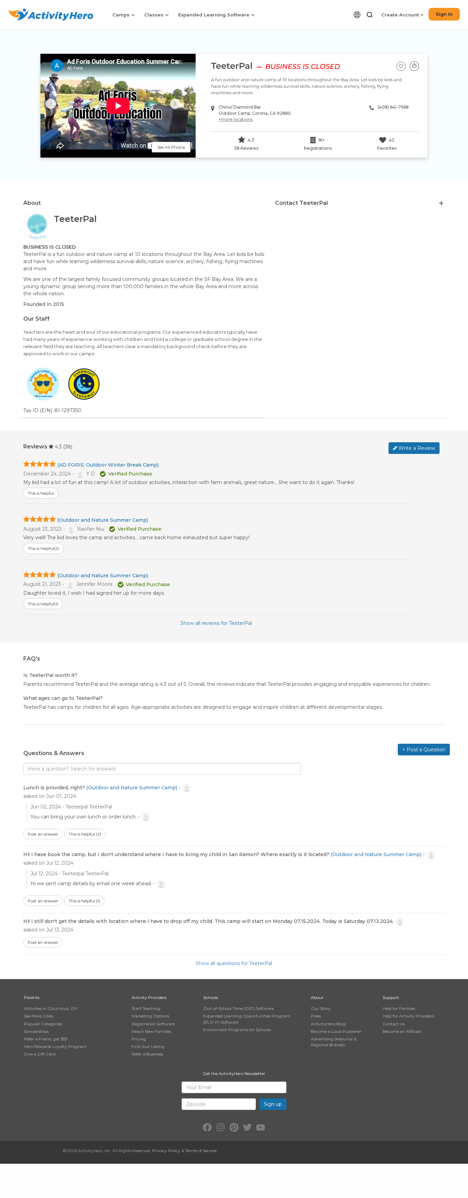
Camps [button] (121, 14)
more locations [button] (236, 119)
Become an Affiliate (402, 1031)
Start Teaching (146, 1008)
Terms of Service (201, 1150)
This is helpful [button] (41, 493)
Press (316, 1015)
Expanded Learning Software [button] (214, 14)
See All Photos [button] (171, 147)
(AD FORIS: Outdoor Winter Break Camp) (108, 465)
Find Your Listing (148, 1046)
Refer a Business (147, 1054)
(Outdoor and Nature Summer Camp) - (134, 787)
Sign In (444, 14)
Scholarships (36, 1031)
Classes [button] (154, 14)
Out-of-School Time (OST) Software (238, 1008)
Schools (210, 997)
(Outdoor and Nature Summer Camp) (102, 520)
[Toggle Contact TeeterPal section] (441, 203)
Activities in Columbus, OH (50, 1008)
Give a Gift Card (40, 1054)
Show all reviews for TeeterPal (216, 623)
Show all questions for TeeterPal (234, 963)
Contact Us (394, 1023)
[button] (369, 14)
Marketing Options (150, 1015)
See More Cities (38, 1015)
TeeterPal (232, 66)
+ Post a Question (423, 749)
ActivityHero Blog (328, 1023)
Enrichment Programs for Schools (237, 1029)
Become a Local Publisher (336, 1031)
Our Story (321, 1008)
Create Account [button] (400, 14)
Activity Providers (149, 997)
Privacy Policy (166, 1150)
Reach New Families (151, 1031)
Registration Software (153, 1023)
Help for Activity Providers (408, 1015)
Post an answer (43, 834)
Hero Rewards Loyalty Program (55, 1046)
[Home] (50, 14)
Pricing (139, 1038)
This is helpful (85, 834)
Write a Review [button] (416, 448)
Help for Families (399, 1008)
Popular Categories (43, 1023)
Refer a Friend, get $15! (45, 1038)
